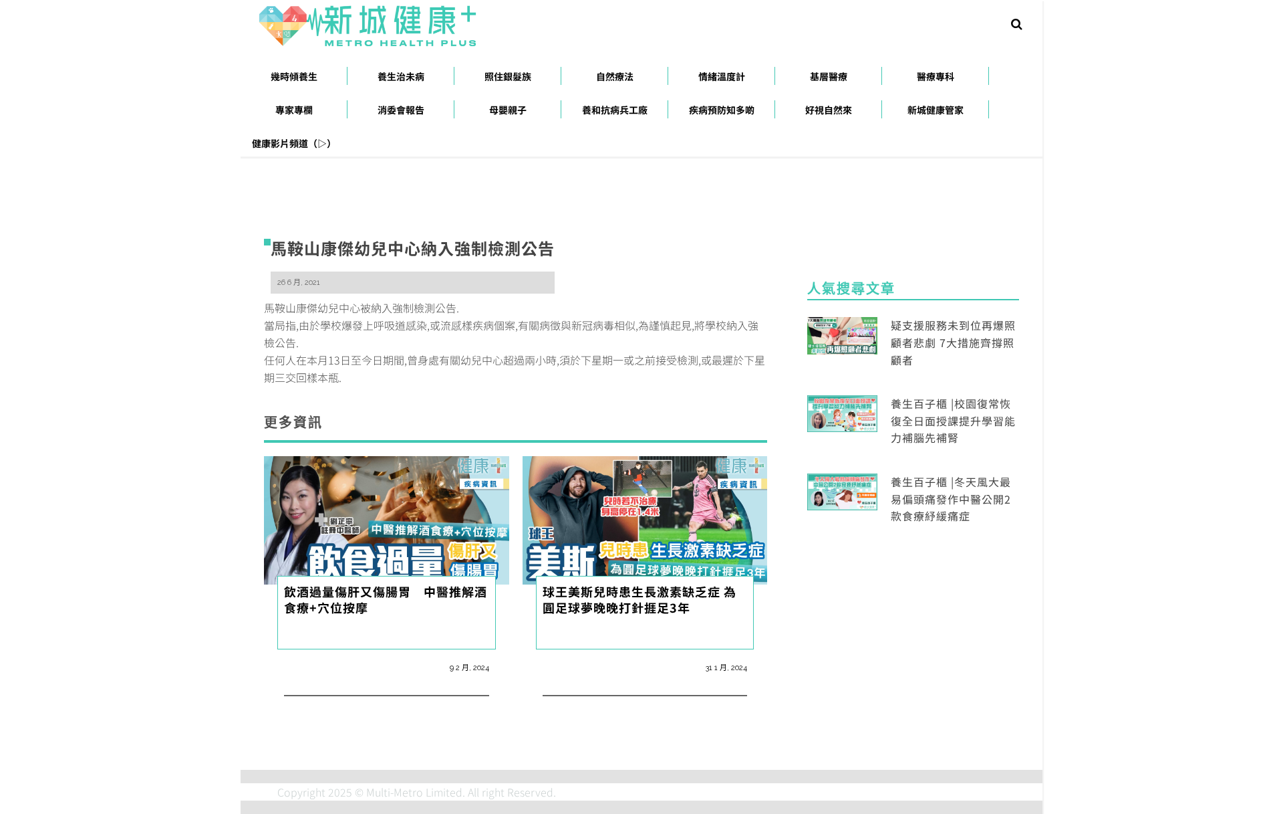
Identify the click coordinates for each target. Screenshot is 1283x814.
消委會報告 (401, 109)
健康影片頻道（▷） (294, 143)
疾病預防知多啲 (721, 109)
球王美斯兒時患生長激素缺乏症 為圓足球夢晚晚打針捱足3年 (639, 599)
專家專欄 (294, 109)
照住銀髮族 (507, 76)
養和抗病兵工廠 (615, 109)
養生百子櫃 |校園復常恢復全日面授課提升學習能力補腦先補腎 (953, 420)
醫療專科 (935, 76)
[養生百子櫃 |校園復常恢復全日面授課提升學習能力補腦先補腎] (842, 412)
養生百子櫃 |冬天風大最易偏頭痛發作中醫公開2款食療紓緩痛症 (951, 499)
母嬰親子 (508, 109)
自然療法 (614, 76)
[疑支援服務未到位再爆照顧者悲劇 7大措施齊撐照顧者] (842, 334)
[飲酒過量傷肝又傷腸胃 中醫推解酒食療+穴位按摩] (386, 518)
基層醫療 (828, 76)
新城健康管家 (935, 109)
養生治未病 (401, 76)
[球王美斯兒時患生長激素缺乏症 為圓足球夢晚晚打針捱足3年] (645, 518)
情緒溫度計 (721, 76)
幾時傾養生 (294, 76)
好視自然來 (828, 109)
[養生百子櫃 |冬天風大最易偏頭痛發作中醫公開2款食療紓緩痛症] (842, 490)
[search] (1016, 22)
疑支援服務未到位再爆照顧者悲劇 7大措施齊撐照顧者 (953, 342)
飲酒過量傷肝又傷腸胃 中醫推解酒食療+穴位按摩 (385, 599)
